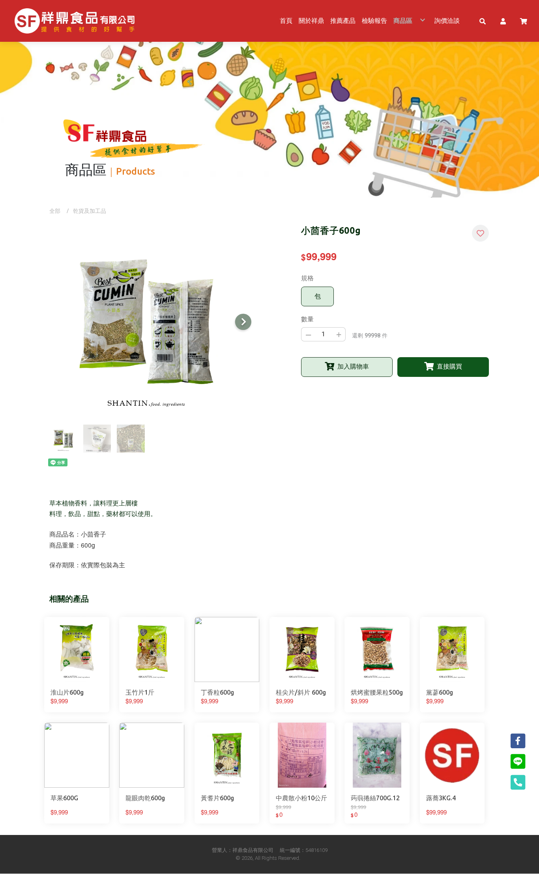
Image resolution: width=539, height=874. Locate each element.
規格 (307, 278)
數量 (307, 319)
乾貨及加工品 (89, 211)
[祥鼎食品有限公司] (74, 21)
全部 (54, 211)
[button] (482, 20)
